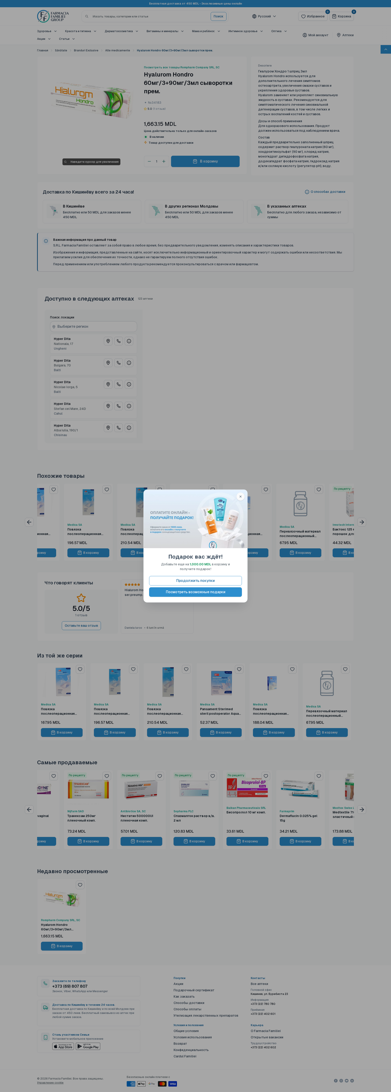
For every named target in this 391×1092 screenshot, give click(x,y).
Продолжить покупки (195, 580)
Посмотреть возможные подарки (195, 592)
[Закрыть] (240, 496)
